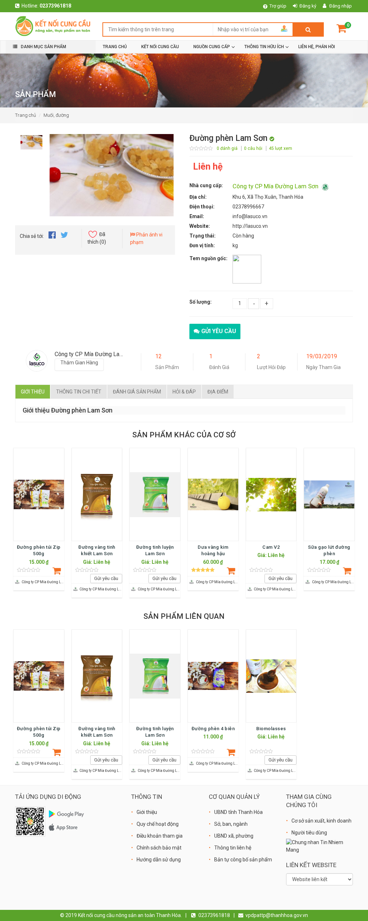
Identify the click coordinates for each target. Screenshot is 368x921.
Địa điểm (217, 392)
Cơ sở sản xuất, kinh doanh (321, 821)
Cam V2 (271, 547)
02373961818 (55, 6)
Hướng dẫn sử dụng (159, 859)
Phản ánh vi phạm (146, 238)
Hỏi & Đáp (184, 392)
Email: (196, 216)
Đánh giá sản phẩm (137, 392)
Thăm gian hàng (79, 362)
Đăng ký (307, 6)
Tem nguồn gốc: (208, 258)
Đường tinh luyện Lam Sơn (155, 550)
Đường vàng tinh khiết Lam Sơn (96, 550)
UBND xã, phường (233, 836)
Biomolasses (271, 728)
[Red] (31, 140)
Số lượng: (200, 302)
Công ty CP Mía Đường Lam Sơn (276, 186)
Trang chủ (25, 115)
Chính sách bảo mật (159, 848)
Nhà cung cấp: (206, 185)
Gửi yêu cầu (218, 331)
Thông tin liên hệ (232, 848)
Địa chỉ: (198, 197)
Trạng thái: (202, 236)
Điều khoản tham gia (160, 836)
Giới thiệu (33, 392)
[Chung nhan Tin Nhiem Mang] (319, 846)
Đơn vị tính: (202, 245)
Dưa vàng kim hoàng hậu (213, 550)
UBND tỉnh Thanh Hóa (238, 812)
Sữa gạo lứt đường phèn (329, 550)
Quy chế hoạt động (158, 824)
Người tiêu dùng (309, 832)
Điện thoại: (202, 206)
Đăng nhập (340, 6)
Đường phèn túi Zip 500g (39, 550)
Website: (199, 226)
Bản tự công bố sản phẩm (243, 859)
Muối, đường (56, 115)
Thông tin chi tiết (78, 392)
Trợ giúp (278, 6)
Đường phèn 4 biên (213, 728)
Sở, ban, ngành (231, 824)
